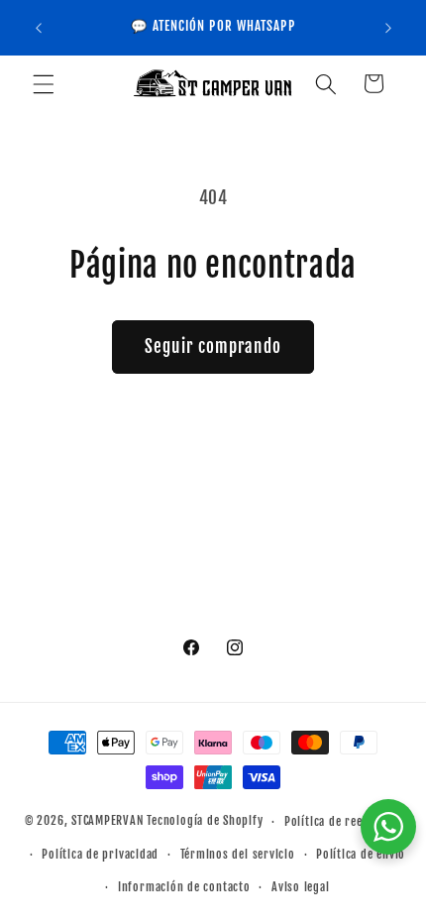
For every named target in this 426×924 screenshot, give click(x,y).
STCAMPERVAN (107, 821)
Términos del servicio (237, 854)
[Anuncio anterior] (38, 28)
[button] (43, 83)
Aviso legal (300, 886)
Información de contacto (184, 886)
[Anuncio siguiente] (388, 28)
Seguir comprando (213, 346)
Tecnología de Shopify (205, 821)
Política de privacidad (100, 854)
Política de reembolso (342, 821)
